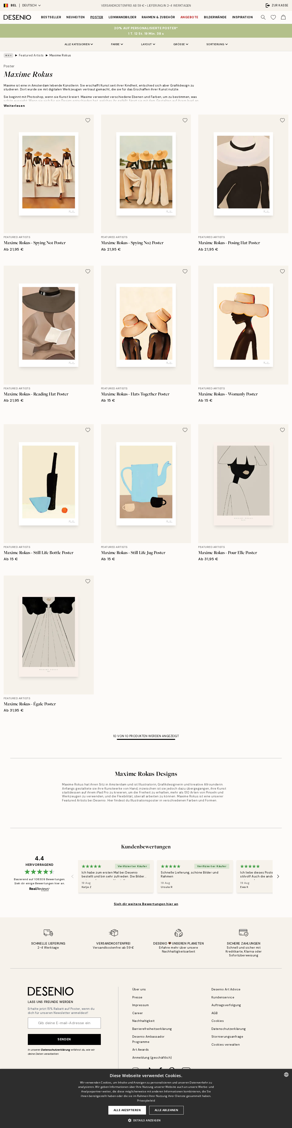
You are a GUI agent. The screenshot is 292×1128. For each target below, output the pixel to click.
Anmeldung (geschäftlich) (152, 1058)
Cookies (217, 1021)
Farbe (115, 44)
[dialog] (146, 1098)
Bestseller (51, 17)
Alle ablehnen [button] (166, 1110)
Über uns (139, 989)
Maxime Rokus (60, 55)
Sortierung (215, 44)
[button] (146, 1120)
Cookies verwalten (225, 1045)
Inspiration (242, 17)
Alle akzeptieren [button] (127, 1110)
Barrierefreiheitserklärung (152, 1029)
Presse (137, 997)
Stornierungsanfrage (227, 1037)
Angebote (189, 17)
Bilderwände (215, 17)
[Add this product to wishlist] (88, 120)
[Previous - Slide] (72, 876)
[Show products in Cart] (283, 17)
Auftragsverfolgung (226, 1005)
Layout (146, 44)
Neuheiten (75, 17)
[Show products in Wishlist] (273, 17)
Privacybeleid (146, 1100)
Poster (96, 17)
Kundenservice (223, 997)
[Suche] (263, 17)
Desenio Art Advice (226, 989)
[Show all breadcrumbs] (8, 55)
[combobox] (286, 1074)
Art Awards (140, 1050)
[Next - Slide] (278, 876)
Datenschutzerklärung (55, 1050)
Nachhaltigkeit (143, 1021)
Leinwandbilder (122, 17)
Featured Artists (31, 55)
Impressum (140, 1005)
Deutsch (29, 5)
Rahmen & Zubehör (158, 17)
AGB (214, 1013)
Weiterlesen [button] (14, 106)
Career (137, 1013)
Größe (179, 44)
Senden (64, 1039)
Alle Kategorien (77, 44)
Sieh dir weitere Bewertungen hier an (146, 904)
